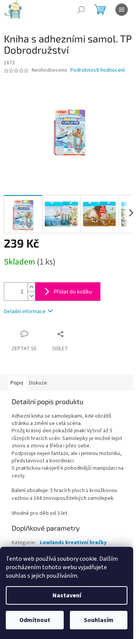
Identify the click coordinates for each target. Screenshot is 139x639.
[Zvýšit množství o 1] (31, 287)
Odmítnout (34, 620)
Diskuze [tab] (38, 383)
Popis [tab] (17, 383)
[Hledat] (81, 9)
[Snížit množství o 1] (31, 296)
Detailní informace (25, 311)
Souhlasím (99, 620)
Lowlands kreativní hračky (73, 542)
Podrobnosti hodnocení (97, 70)
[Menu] (121, 9)
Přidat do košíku (73, 291)
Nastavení (67, 595)
